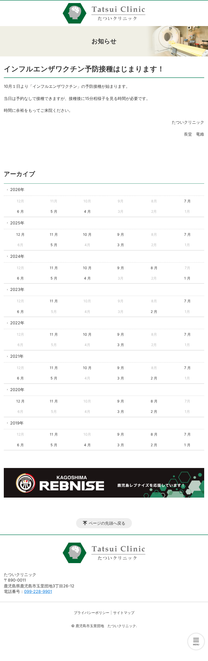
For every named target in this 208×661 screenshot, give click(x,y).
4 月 (87, 211)
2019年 (17, 422)
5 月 (53, 211)
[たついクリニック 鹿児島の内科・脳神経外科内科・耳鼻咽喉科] (104, 13)
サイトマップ (123, 612)
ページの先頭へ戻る (107, 523)
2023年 (17, 289)
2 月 (154, 311)
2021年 (17, 356)
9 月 (120, 234)
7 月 (187, 201)
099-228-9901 (38, 591)
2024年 (17, 256)
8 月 (154, 268)
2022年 (17, 322)
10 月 (87, 234)
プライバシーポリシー (91, 612)
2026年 (17, 189)
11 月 (54, 234)
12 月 (20, 234)
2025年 (17, 222)
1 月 (187, 278)
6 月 (20, 211)
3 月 (120, 245)
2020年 (17, 389)
